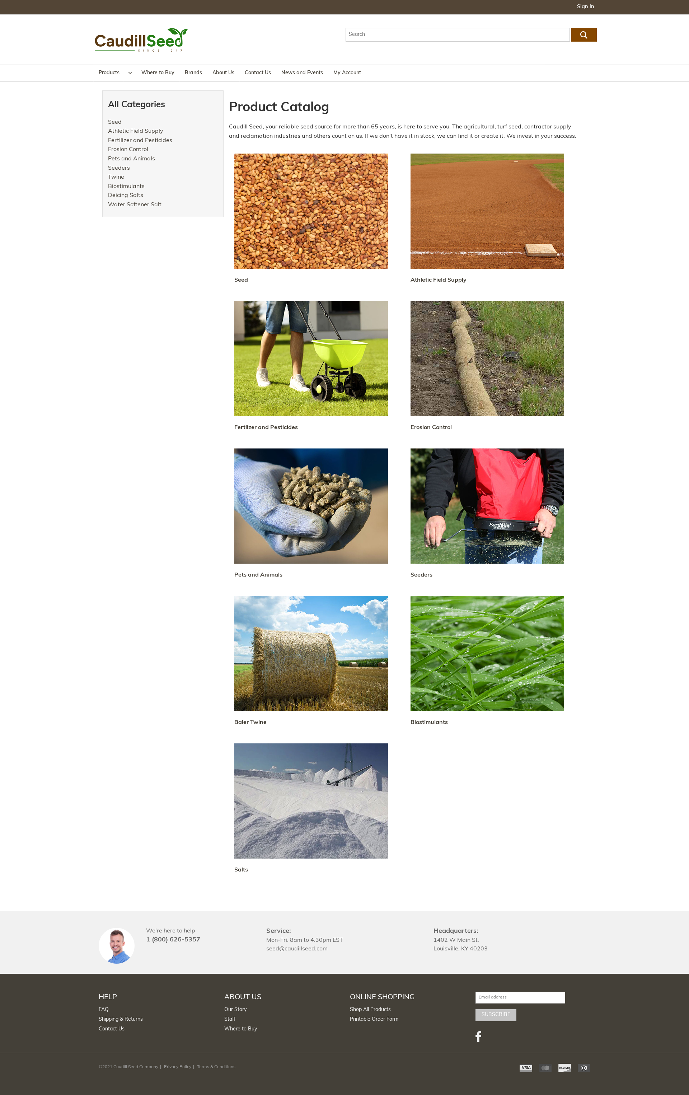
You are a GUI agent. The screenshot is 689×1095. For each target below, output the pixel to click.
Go (583, 35)
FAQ (104, 1009)
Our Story (235, 1009)
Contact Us (258, 73)
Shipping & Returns (121, 1019)
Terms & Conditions (216, 1067)
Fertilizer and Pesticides (140, 141)
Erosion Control (128, 149)
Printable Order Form (374, 1019)
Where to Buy (157, 73)
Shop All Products (370, 1009)
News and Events (302, 73)
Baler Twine (250, 722)
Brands (193, 73)
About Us (223, 73)
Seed (115, 122)
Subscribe (496, 1015)
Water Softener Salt (134, 205)
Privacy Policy (177, 1067)
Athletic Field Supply (135, 131)
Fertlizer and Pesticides (266, 428)
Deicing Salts (125, 195)
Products (109, 73)
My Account (347, 73)
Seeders (119, 168)
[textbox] (458, 35)
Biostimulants (126, 186)
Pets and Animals (131, 159)
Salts (241, 870)
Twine (116, 177)
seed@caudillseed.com (297, 949)
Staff (230, 1019)
